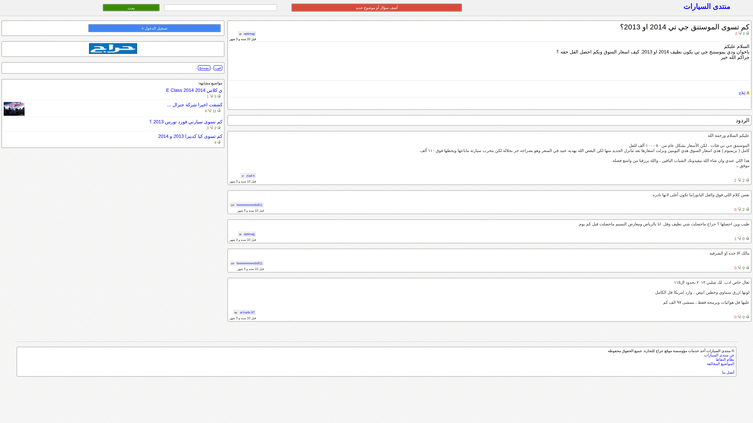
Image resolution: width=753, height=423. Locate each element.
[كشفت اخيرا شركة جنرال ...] (14, 114)
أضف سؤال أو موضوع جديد (377, 8)
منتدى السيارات (707, 6)
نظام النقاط (725, 359)
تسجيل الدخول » (154, 28)
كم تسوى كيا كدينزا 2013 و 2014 (190, 136)
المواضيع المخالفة (720, 364)
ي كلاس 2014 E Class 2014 (194, 90)
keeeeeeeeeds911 (247, 205)
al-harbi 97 (244, 312)
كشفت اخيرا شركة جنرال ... (194, 104)
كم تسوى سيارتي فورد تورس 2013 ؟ (185, 121)
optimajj (247, 33)
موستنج (204, 68)
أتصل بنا (728, 372)
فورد (218, 68)
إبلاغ (742, 93)
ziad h (248, 175)
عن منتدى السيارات (719, 355)
